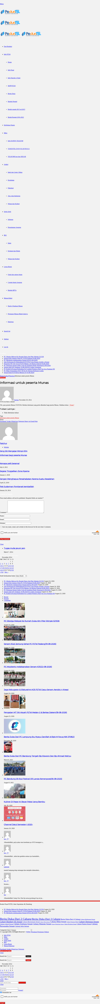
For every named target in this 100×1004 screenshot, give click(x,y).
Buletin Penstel (12, 101)
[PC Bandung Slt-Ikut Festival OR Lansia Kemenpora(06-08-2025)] (14, 775)
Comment (3, 512)
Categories (3, 930)
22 (11, 568)
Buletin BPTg (12, 290)
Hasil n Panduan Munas (15, 306)
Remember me (6, 992)
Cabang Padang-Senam (84, 924)
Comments (7, 600)
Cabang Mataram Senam (42, 924)
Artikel (6, 164)
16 (13, 566)
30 (13, 570)
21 (9, 568)
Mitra (5, 133)
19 (5, 568)
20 (7, 568)
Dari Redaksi (8, 46)
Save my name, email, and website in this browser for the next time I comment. (26, 527)
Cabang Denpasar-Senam (89, 922)
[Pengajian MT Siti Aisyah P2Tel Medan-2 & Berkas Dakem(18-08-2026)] (14, 708)
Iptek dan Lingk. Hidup (15, 172)
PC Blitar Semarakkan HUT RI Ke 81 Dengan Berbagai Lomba (24, 371)
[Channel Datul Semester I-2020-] (14, 820)
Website (2, 523)
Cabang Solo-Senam (22, 926)
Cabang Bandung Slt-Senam (11, 922)
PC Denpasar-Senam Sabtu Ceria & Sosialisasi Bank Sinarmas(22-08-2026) (27, 365)
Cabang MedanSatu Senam (58, 924)
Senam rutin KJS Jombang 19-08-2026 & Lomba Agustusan (22, 367)
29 (11, 570)
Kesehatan (11, 180)
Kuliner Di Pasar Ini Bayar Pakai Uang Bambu (24, 802)
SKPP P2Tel (12, 86)
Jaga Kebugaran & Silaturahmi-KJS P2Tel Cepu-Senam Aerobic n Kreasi (26, 362)
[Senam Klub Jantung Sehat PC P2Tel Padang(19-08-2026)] (14, 640)
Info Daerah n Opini (14, 78)
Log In (2, 1003)
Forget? (20, 990)
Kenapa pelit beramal (9, 463)
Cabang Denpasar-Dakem (73, 922)
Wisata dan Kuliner (14, 204)
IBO (5, 235)
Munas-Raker (8, 298)
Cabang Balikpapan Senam (88, 919)
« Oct (1, 572)
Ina (5, 895)
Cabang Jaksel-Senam (6, 924)
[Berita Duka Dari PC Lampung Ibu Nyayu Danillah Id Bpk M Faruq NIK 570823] (14, 733)
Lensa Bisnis (8, 267)
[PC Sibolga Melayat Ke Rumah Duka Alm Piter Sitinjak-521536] (14, 617)
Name (2, 516)
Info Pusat (11, 70)
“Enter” (71, 405)
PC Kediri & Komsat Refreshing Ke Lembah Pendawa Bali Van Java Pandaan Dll (29, 369)
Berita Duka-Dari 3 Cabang (46, 918)
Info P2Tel (7, 54)
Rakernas (11, 322)
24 (1, 570)
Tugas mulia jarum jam (14, 548)
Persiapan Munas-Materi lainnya (18, 314)
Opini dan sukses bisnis (15, 274)
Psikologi (11, 188)
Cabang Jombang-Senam (23, 924)
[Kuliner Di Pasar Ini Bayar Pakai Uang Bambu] (14, 798)
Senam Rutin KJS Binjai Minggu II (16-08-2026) (19, 372)
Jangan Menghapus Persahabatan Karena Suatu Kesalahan (27, 479)
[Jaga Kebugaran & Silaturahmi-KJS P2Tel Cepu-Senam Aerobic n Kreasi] (14, 686)
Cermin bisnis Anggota (15, 282)
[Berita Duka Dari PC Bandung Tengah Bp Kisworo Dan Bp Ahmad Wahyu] (8, 752)
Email (2, 519)
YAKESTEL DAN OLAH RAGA (19, 149)
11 (3, 566)
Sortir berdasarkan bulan (7, 576)
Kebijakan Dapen (9, 125)
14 (9, 566)
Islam (9, 243)
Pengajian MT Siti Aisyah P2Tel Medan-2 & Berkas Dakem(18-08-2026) (26, 364)
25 (3, 570)
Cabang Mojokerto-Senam (70, 924)
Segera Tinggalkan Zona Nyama (14, 471)
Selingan (10, 219)
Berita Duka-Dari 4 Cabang (70, 919)
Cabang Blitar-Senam (58, 922)
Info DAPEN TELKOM (15, 141)
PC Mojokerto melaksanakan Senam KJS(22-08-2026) (21, 360)
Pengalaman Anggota (14, 227)
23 (13, 568)
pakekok (6, 867)
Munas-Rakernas (9, 946)
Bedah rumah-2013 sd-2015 (16, 109)
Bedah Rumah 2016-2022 (16, 117)
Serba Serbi (7, 211)
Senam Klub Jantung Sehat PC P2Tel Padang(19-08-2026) (22, 358)
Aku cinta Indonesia (14, 196)
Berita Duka (11, 93)
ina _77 (6, 839)
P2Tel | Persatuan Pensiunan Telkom (37, 932)
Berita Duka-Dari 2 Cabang (16, 918)
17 (1, 568)
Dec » (6, 572)
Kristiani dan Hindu (14, 251)
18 (3, 568)
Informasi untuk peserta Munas (9, 418)
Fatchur (16, 400)
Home (10, 62)
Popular (6, 598)
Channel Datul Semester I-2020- (18, 824)
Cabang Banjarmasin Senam (31, 922)
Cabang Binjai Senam (45, 921)
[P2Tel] (21, 37)
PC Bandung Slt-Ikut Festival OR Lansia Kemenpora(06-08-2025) (33, 779)
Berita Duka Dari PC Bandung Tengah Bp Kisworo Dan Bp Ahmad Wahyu (37, 756)
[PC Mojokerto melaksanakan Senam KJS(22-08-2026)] (14, 663)
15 (11, 566)
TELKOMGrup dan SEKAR (17, 156)
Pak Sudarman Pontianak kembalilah (17, 486)
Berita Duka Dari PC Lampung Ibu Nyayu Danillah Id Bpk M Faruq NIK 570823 (39, 737)
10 (1, 566)
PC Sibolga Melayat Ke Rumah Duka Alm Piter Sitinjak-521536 (24, 357)
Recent (6, 597)
